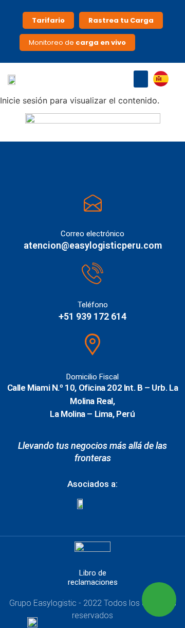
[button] (141, 79)
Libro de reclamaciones (93, 577)
